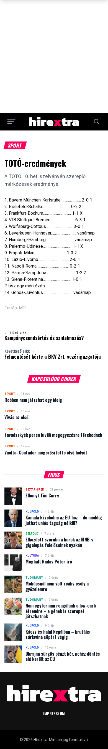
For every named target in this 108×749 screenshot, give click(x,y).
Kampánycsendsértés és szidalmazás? (44, 335)
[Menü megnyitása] (11, 122)
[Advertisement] (54, 56)
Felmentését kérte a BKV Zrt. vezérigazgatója (52, 354)
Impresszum (54, 713)
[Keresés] (97, 122)
